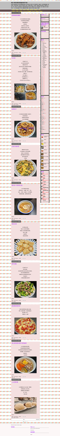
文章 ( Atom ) (26, 421)
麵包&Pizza (42, 110)
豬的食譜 (45, 139)
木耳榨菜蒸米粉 (44, 55)
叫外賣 (13, 58)
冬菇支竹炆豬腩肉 (46, 156)
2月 (42, 74)
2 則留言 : (20, 258)
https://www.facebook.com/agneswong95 (35, 428)
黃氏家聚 (43, 63)
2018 (42, 84)
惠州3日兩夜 (43, 66)
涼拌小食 (42, 124)
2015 (42, 87)
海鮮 (41, 105)
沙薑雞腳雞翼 (44, 67)
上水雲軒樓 (15, 382)
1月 (42, 75)
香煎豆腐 (14, 224)
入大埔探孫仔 (44, 54)
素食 (14, 259)
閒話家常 (14, 104)
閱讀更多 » (13, 216)
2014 (42, 88)
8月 (42, 42)
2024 (42, 77)
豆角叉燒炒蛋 (15, 146)
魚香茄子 (14, 109)
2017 (42, 85)
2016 (42, 86)
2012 (42, 90)
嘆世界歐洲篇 (42, 129)
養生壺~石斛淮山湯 (17, 185)
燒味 (41, 120)
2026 (42, 41)
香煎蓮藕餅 (43, 62)
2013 (42, 89)
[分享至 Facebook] (25, 52)
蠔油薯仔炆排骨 (44, 60)
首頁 (24, 419)
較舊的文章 (37, 419)
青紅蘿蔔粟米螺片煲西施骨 (19, 343)
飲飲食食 (17, 104)
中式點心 (42, 119)
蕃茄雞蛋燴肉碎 (16, 306)
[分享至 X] (24, 52)
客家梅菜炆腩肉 (16, 15)
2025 (42, 76)
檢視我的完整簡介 (46, 27)
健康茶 (42, 128)
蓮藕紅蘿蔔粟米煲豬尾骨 (45, 187)
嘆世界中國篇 (42, 109)
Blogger (31, 434)
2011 (42, 91)
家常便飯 (14, 264)
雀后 (44, 26)
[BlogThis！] (23, 52)
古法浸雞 (45, 146)
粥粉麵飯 (42, 104)
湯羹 (14, 219)
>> (48, 201)
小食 (41, 115)
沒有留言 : (20, 52)
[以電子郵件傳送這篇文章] (22, 52)
